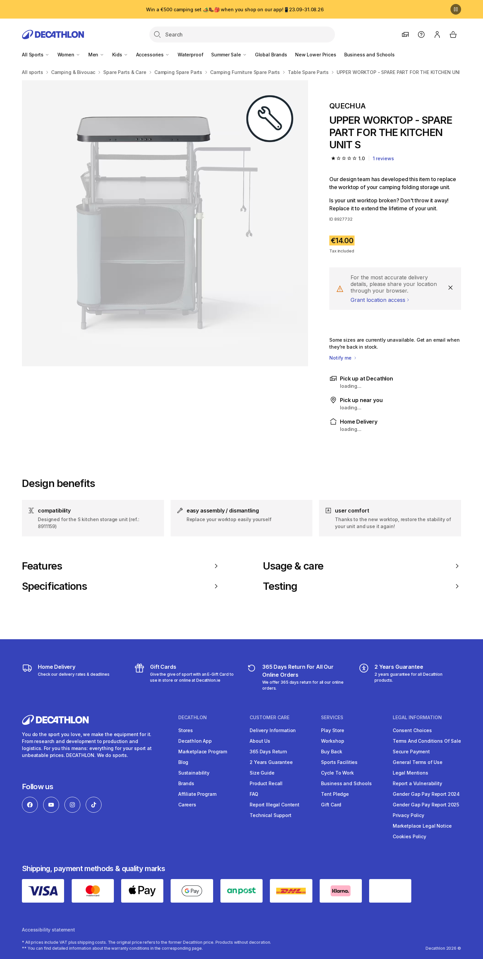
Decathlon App (195, 741)
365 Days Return (268, 751)
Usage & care (293, 566)
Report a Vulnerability (417, 783)
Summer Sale (226, 54)
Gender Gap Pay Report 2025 (426, 804)
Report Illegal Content (274, 804)
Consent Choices (412, 730)
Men (94, 54)
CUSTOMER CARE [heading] (269, 717)
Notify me (341, 358)
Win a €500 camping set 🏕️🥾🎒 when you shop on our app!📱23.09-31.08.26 (235, 9)
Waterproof (190, 54)
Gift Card (331, 804)
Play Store (332, 730)
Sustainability (193, 773)
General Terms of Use (418, 762)
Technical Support (270, 815)
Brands (186, 783)
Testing (280, 586)
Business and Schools (369, 54)
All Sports (33, 54)
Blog (183, 762)
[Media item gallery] (165, 223)
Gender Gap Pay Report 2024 (426, 794)
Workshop (332, 741)
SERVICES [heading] (332, 717)
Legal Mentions (410, 773)
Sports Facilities (339, 762)
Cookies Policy (409, 836)
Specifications (54, 586)
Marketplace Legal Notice (422, 826)
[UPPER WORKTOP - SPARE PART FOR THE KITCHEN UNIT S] (165, 223)
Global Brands (271, 54)
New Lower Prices (315, 54)
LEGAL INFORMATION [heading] (417, 717)
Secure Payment (411, 751)
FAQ (254, 794)
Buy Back (331, 751)
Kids (117, 54)
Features (42, 566)
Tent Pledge (335, 794)
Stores (185, 730)
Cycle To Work (337, 773)
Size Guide (262, 773)
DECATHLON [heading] (192, 717)
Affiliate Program (197, 794)
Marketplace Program (202, 751)
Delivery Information (273, 730)
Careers (187, 804)
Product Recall (266, 783)
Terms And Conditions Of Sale (427, 741)
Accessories (150, 54)
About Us (260, 741)
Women (66, 54)
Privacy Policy (408, 815)
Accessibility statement (48, 929)
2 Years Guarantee (271, 762)
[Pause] (455, 9)
